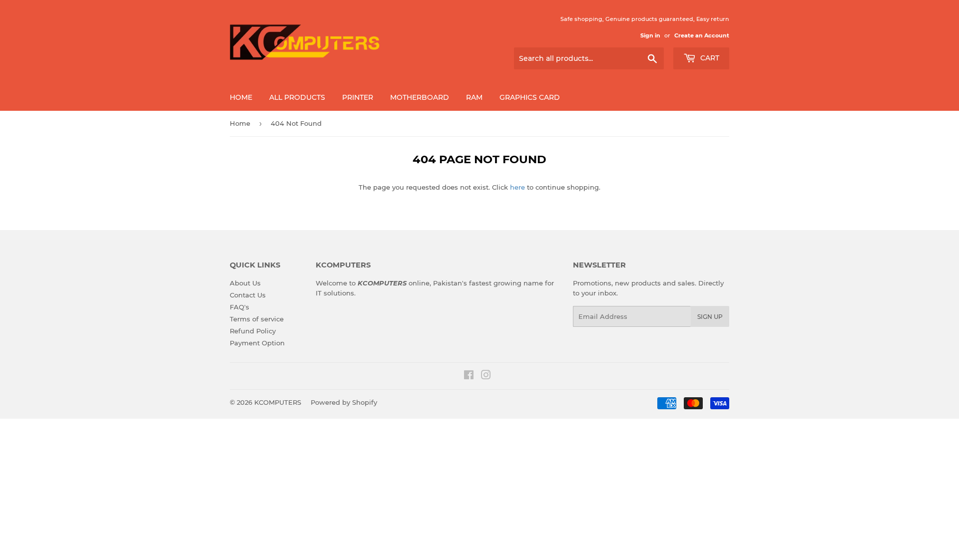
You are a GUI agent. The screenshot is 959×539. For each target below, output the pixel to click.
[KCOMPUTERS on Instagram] (486, 376)
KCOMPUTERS (277, 402)
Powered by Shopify (344, 402)
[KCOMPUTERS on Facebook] (469, 376)
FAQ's (239, 307)
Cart (708, 57)
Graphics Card (529, 97)
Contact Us (248, 295)
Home (241, 97)
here (517, 187)
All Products (297, 97)
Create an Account (701, 35)
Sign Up (710, 316)
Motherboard (419, 97)
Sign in (650, 35)
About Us (245, 283)
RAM (474, 97)
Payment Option (257, 343)
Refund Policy (253, 331)
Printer (357, 97)
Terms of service (257, 319)
